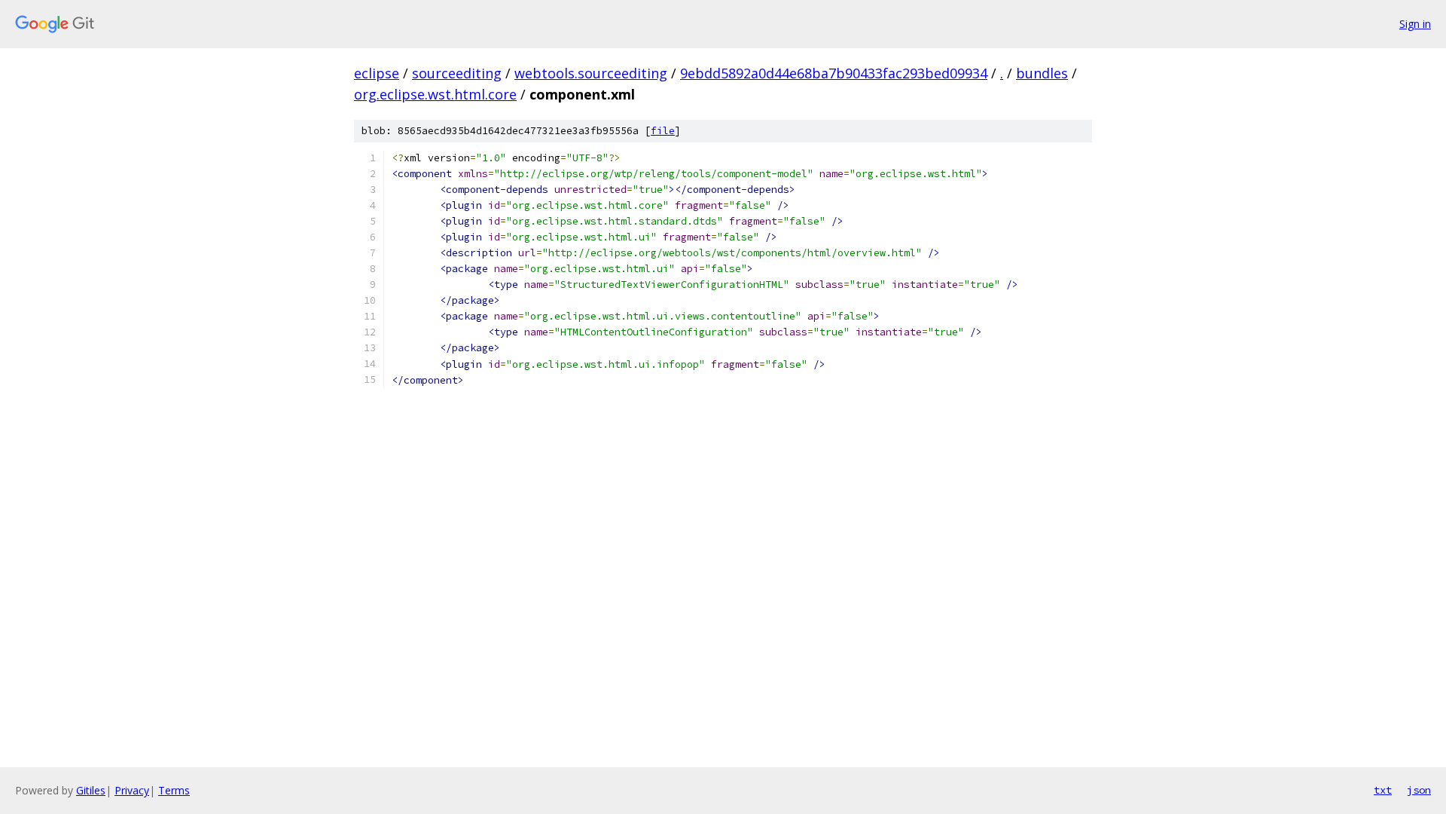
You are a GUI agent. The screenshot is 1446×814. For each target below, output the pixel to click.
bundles (1042, 73)
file (663, 130)
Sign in (1415, 24)
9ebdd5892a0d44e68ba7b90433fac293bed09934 (833, 73)
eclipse (376, 73)
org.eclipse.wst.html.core (435, 94)
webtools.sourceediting (590, 73)
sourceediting (457, 73)
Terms (174, 790)
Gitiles (90, 790)
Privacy (131, 790)
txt (1383, 790)
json (1419, 790)
